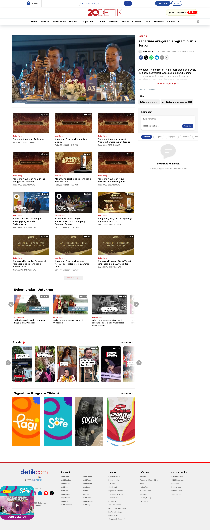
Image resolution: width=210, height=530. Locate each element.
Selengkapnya (127, 342)
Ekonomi (136, 21)
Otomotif (159, 21)
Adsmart (111, 483)
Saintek (171, 21)
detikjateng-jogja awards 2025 (177, 102)
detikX (85, 491)
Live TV (73, 21)
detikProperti (66, 505)
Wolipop (86, 487)
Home (34, 21)
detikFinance (66, 483)
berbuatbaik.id (114, 476)
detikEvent (112, 487)
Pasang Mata (113, 480)
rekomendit (113, 516)
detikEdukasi (66, 480)
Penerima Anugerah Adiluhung (28, 139)
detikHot (64, 491)
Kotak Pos (144, 487)
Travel (147, 21)
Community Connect (116, 519)
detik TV (45, 21)
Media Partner (145, 491)
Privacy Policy (145, 498)
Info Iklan (143, 494)
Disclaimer (144, 501)
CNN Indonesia (177, 476)
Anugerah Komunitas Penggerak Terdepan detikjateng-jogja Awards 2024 (29, 264)
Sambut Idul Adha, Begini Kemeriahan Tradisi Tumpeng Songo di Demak (70, 221)
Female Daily (176, 491)
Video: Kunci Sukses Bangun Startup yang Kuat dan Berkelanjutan (27, 221)
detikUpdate (59, 21)
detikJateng (148, 52)
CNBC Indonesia (177, 480)
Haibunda (175, 483)
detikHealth (87, 483)
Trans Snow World (115, 494)
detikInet (64, 487)
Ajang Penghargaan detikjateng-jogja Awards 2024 (115, 220)
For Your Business (115, 512)
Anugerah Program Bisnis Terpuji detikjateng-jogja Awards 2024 (114, 262)
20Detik (86, 494)
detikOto (64, 501)
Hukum (125, 21)
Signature (88, 21)
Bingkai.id (112, 501)
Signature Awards (115, 491)
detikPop (87, 505)
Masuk (177, 3)
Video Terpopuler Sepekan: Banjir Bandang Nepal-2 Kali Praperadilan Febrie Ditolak (108, 322)
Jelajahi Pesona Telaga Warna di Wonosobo (68, 321)
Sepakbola (65, 498)
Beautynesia (176, 487)
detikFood (87, 480)
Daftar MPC (163, 3)
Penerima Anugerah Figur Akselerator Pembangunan (111, 180)
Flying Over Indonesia (117, 508)
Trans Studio (113, 498)
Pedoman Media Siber (149, 480)
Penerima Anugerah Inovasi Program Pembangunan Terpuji (114, 140)
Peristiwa (114, 21)
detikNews (65, 476)
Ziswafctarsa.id (114, 505)
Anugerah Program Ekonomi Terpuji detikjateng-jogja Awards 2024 (72, 264)
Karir (142, 483)
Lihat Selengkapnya (73, 278)
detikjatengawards (149, 102)
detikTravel (87, 476)
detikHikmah (88, 501)
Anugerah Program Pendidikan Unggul (71, 140)
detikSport (65, 494)
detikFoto (87, 498)
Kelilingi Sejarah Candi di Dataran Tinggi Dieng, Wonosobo (29, 321)
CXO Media (176, 494)
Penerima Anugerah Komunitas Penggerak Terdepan (29, 180)
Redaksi (143, 476)
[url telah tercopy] (162, 57)
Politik (102, 21)
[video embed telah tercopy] (167, 57)
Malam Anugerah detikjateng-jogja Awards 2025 (73, 180)
